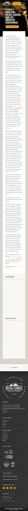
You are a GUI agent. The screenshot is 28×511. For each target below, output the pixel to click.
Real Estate (9, 304)
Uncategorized (10, 313)
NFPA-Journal (17, 106)
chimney (8, 283)
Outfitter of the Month (13, 300)
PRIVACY (12, 509)
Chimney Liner (10, 287)
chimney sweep (14, 256)
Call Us (16, 3)
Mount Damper (10, 298)
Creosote (8, 291)
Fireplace (8, 294)
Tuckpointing (10, 311)
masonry (8, 296)
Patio (7, 302)
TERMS (16, 509)
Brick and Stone (11, 281)
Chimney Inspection (12, 285)
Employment (9, 292)
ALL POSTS (14, 367)
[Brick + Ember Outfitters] (10, 3)
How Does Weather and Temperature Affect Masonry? (12, 340)
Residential (9, 305)
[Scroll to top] (25, 508)
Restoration (9, 307)
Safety (7, 309)
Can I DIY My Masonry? (12, 325)
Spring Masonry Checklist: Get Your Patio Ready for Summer (13, 332)
